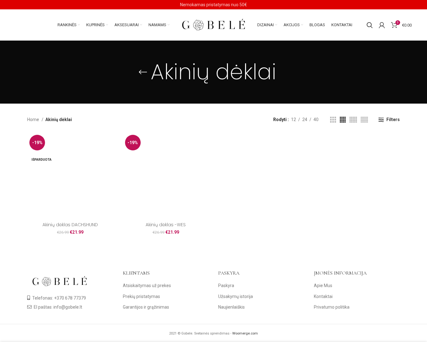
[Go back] (143, 72)
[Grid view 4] (343, 120)
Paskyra (226, 285)
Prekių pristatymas (141, 296)
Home (33, 119)
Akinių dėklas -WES (166, 225)
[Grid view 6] (364, 120)
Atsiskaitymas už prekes (147, 285)
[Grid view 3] (333, 120)
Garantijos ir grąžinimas (146, 307)
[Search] (370, 25)
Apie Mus (323, 285)
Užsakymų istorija (235, 296)
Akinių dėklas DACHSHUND (70, 225)
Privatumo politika (331, 307)
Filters (393, 119)
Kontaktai (323, 296)
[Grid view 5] (353, 120)
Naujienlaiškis (231, 307)
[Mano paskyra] (382, 25)
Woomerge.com (245, 333)
